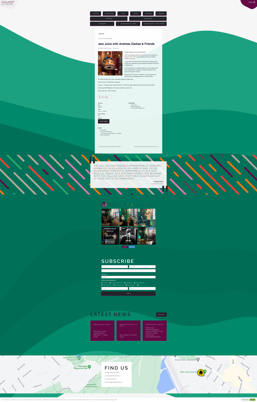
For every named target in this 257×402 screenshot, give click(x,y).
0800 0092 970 (111, 379)
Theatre (136, 13)
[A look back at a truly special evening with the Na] (128, 217)
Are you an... (104, 274)
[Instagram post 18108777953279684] (110, 236)
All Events (96, 13)
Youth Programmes (118, 285)
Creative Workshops (139, 282)
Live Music (104, 282)
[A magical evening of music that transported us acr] (147, 236)
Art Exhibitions (128, 282)
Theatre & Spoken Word (116, 282)
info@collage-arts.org (115, 382)
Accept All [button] (252, 399)
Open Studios (148, 18)
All (138, 285)
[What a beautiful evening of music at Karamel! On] (110, 217)
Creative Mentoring (106, 285)
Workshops (148, 13)
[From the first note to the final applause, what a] (147, 217)
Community (109, 18)
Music (123, 13)
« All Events (101, 34)
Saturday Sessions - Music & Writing (154, 23)
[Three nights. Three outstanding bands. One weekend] (128, 236)
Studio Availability (130, 285)
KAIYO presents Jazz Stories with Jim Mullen (110, 146)
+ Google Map (118, 133)
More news (161, 314)
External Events (109, 13)
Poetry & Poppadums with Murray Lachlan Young (146, 146)
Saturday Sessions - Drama (128, 23)
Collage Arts (161, 13)
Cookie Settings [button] (245, 399)
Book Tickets (104, 121)
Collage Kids (102, 23)
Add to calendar (105, 97)
